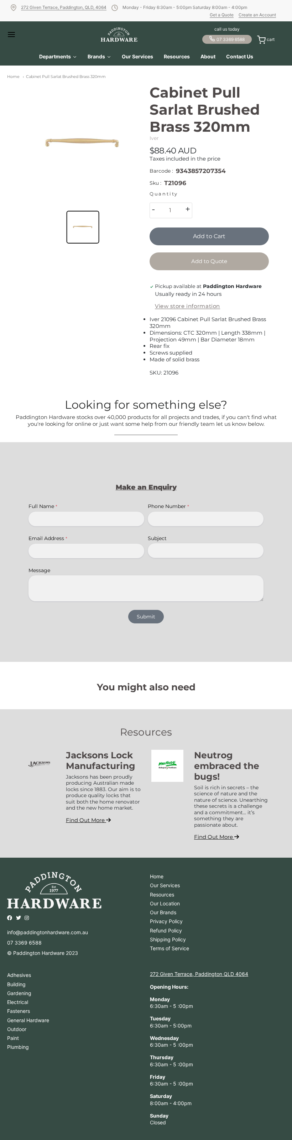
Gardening (19, 993)
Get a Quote (222, 14)
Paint (13, 1038)
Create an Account (257, 14)
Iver (154, 138)
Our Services (165, 885)
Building (16, 984)
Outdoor (16, 1029)
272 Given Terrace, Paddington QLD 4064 (199, 974)
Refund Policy (166, 930)
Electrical (17, 1002)
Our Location (165, 903)
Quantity (164, 194)
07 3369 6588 (231, 39)
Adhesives (19, 975)
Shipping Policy (168, 939)
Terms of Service (169, 948)
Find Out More (86, 820)
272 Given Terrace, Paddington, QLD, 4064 (63, 7)
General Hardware (28, 1020)
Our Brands (163, 912)
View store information (187, 306)
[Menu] (21, 34)
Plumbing (18, 1047)
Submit (146, 616)
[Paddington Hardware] (119, 34)
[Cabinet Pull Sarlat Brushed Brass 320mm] (82, 143)
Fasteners (18, 1011)
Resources (162, 894)
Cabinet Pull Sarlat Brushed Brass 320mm (66, 76)
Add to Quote (209, 261)
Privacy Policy (166, 921)
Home (13, 76)
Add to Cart (209, 236)
